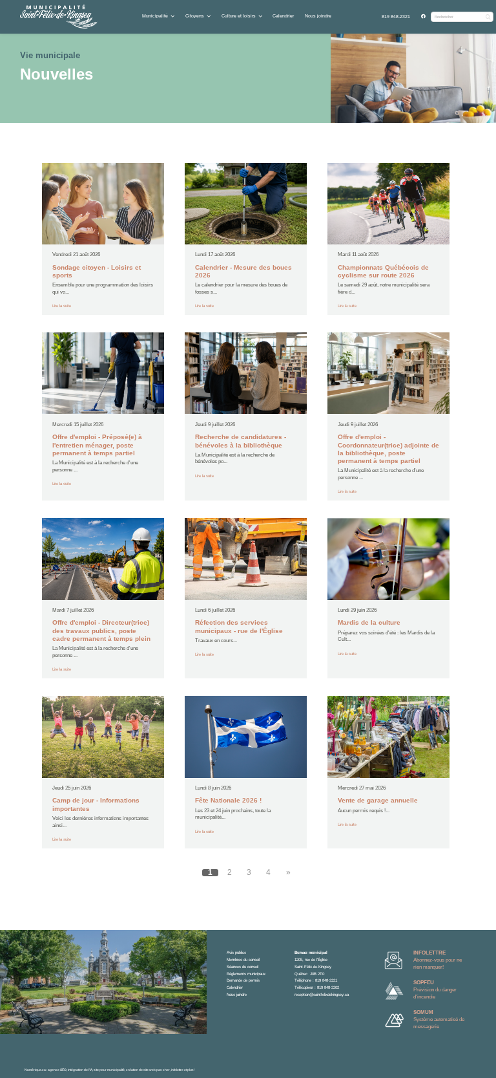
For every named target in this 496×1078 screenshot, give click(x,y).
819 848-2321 (396, 16)
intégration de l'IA (80, 1070)
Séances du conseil (242, 966)
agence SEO (57, 1070)
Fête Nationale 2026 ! (228, 800)
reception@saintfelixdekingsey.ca (321, 994)
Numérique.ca (35, 1070)
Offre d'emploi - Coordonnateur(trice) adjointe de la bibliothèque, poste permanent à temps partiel (388, 448)
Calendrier (283, 16)
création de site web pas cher (148, 1070)
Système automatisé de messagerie (438, 1019)
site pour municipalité (109, 1070)
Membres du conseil (243, 959)
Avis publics (236, 952)
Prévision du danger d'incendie (435, 990)
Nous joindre (318, 16)
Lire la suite (61, 305)
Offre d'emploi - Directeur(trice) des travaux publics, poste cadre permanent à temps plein (101, 630)
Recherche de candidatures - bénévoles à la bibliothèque (240, 440)
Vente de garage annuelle (378, 800)
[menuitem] (396, 17)
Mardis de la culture (369, 622)
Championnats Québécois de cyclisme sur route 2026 (383, 271)
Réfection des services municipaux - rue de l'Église (239, 626)
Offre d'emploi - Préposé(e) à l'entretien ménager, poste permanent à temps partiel (97, 445)
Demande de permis (243, 980)
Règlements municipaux (246, 973)
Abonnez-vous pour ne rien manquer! (437, 960)
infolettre (177, 1070)
